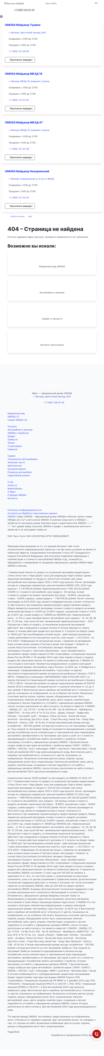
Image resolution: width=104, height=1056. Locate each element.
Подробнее (14, 1031)
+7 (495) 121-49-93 (19, 51)
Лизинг (11, 442)
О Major (12, 491)
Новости (12, 485)
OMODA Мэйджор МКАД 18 (23, 73)
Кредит (11, 436)
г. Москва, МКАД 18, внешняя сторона (29, 81)
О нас (11, 482)
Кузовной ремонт (17, 469)
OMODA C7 (13, 416)
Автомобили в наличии (20, 429)
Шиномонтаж (15, 465)
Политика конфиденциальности (25, 510)
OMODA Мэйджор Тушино (22, 25)
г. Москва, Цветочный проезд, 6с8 (27, 32)
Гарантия (12, 449)
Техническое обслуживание (23, 459)
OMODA (12, 516)
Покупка (12, 426)
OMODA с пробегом (18, 433)
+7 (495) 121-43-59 (19, 148)
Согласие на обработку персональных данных (32, 513)
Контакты (13, 498)
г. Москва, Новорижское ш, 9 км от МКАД (31, 178)
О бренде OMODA (17, 495)
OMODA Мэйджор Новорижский (27, 171)
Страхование (15, 446)
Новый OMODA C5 (17, 420)
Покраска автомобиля (20, 472)
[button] (96, 3)
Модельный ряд (16, 413)
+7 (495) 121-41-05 (19, 100)
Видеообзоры (15, 488)
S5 (88, 523)
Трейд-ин (13, 439)
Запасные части (16, 462)
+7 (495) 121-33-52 (19, 197)
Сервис (12, 455)
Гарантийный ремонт (19, 475)
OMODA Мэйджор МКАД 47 (24, 122)
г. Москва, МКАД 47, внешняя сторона (29, 130)
